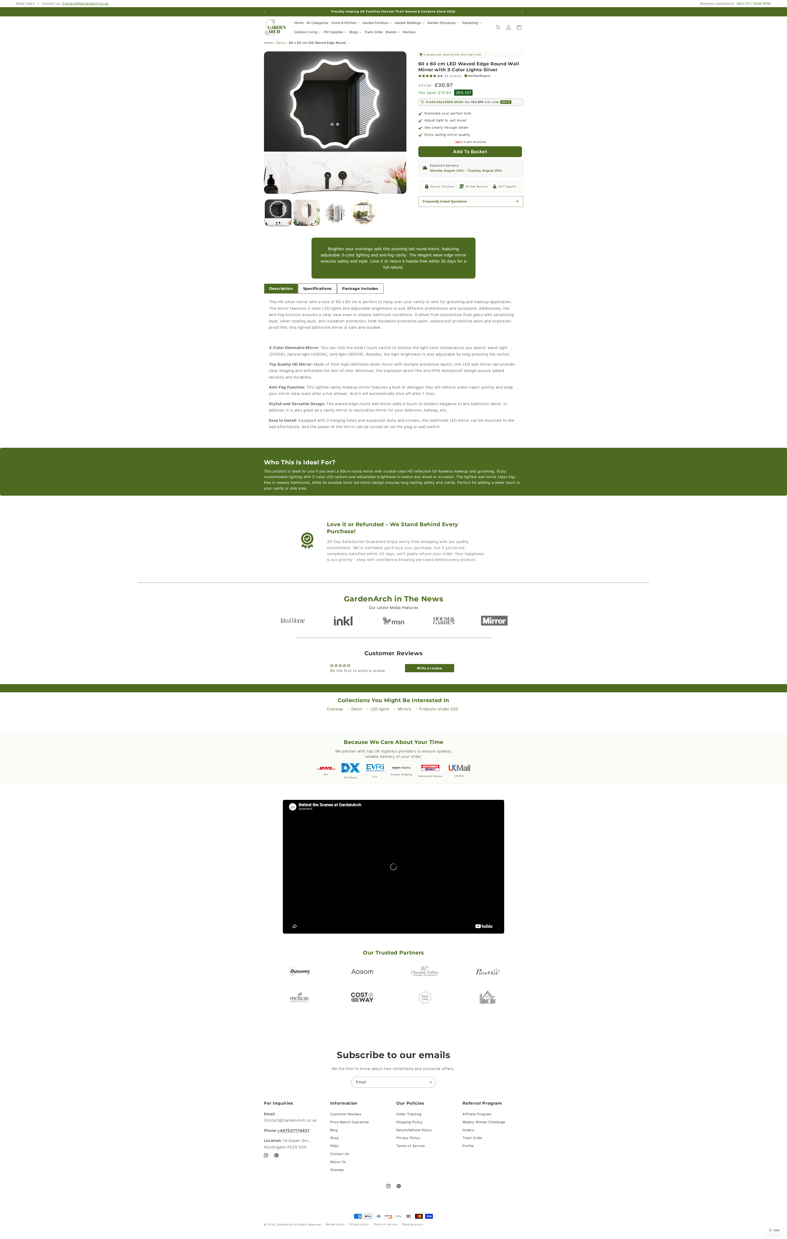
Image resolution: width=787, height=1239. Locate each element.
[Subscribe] (430, 1082)
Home (268, 43)
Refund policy (335, 1224)
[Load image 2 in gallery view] (306, 213)
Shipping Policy (409, 1122)
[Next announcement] (522, 11)
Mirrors (404, 709)
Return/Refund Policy (414, 1130)
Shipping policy (412, 1224)
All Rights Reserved (307, 1224)
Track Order (473, 1138)
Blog (334, 1130)
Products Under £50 (438, 709)
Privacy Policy (408, 1138)
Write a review (429, 668)
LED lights (380, 709)
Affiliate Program (477, 1114)
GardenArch (285, 1224)
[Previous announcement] (264, 11)
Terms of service (385, 1224)
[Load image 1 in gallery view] (278, 213)
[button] (498, 27)
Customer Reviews (345, 1114)
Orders (468, 1130)
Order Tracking (409, 1114)
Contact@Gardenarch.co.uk (85, 3)
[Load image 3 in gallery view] (335, 213)
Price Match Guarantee (349, 1122)
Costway (335, 709)
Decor (281, 43)
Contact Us (339, 1154)
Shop (334, 1138)
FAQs (334, 1146)
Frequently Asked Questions (445, 201)
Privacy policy (359, 1224)
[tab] (281, 288)
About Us (338, 1162)
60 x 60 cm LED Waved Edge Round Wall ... (319, 43)
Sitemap (337, 1170)
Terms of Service (410, 1146)
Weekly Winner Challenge (484, 1122)
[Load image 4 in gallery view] (364, 213)
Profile (468, 1146)
